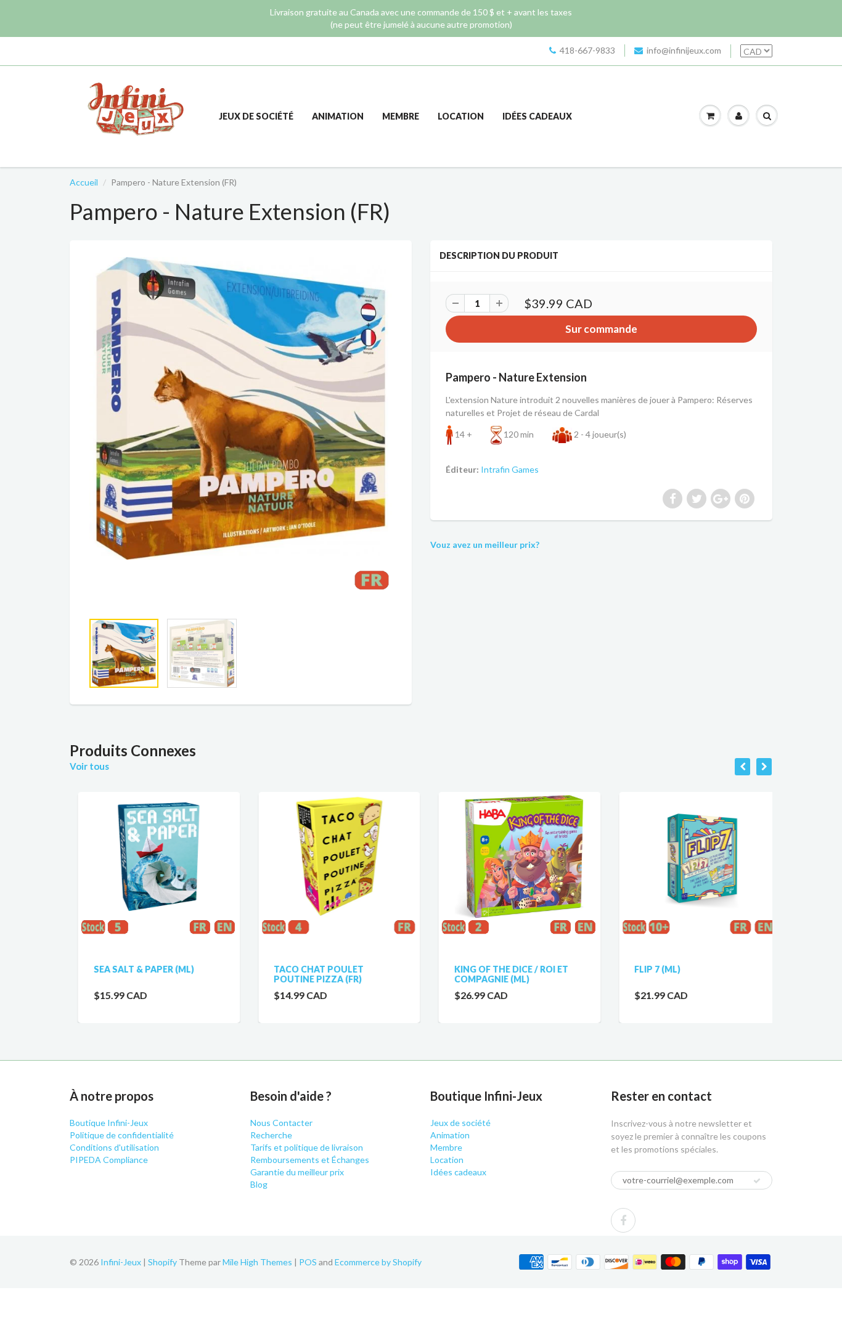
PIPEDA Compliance (109, 1159)
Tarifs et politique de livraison (306, 1147)
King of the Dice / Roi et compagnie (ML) (503, 974)
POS (308, 1262)
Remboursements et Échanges (309, 1159)
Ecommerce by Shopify (378, 1262)
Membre (400, 116)
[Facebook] (623, 1220)
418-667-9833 (587, 50)
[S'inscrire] (757, 1181)
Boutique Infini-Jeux (109, 1122)
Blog (259, 1184)
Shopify (162, 1262)
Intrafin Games (510, 469)
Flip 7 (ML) (649, 969)
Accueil (84, 182)
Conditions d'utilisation (114, 1147)
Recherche (271, 1135)
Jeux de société (256, 116)
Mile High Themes (257, 1262)
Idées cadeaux (537, 116)
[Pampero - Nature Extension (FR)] (240, 432)
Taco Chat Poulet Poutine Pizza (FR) (311, 974)
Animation (338, 116)
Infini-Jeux (120, 1262)
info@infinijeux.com (684, 50)
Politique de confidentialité (122, 1135)
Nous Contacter (281, 1122)
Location (461, 116)
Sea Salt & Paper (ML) (135, 969)
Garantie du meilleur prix (297, 1172)
